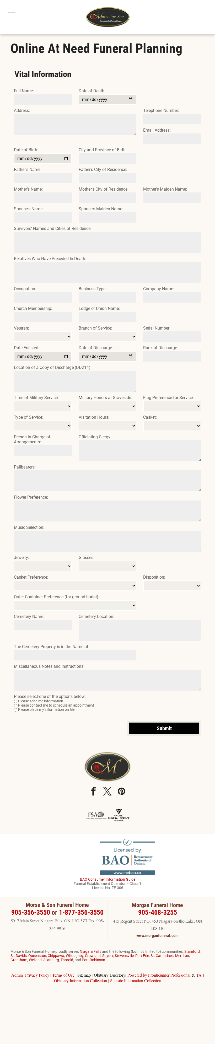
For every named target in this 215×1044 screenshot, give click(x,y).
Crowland (93, 956)
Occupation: (25, 288)
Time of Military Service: (36, 397)
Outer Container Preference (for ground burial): (56, 596)
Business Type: (92, 288)
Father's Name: (27, 169)
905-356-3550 (30, 912)
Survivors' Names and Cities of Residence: (53, 228)
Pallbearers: (25, 467)
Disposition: (154, 577)
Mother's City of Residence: (103, 189)
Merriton (182, 956)
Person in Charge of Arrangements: (32, 439)
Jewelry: (21, 557)
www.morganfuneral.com (157, 935)
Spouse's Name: (29, 208)
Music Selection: (29, 527)
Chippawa (56, 956)
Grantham (18, 960)
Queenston (37, 956)
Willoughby (74, 956)
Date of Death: (92, 90)
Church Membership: (33, 308)
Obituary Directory (109, 975)
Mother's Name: (28, 189)
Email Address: (157, 130)
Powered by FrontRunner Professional (158, 975)
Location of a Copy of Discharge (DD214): (53, 367)
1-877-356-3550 (81, 912)
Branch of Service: (95, 328)
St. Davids (18, 956)
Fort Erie (142, 956)
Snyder (107, 956)
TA (199, 975)
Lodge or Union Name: (99, 308)
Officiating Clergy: (95, 436)
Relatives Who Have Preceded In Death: (50, 258)
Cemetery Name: (29, 616)
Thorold (67, 960)
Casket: (150, 417)
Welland (35, 960)
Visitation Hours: (94, 417)
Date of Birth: (26, 149)
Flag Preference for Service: (168, 397)
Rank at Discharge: (160, 347)
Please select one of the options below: (50, 696)
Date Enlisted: (26, 347)
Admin (17, 975)
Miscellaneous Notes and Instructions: (49, 666)
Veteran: (21, 328)
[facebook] (93, 792)
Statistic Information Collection (135, 980)
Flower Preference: (31, 497)
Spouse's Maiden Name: (101, 208)
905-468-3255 (157, 912)
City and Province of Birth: (103, 149)
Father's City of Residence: (103, 169)
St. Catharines (162, 956)
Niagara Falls (90, 951)
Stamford (192, 951)
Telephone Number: (161, 110)
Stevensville (124, 956)
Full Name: (24, 90)
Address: (22, 110)
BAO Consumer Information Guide (107, 879)
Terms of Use (63, 975)
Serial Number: (156, 328)
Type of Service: (28, 417)
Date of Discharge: (96, 347)
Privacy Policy (37, 975)
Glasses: (86, 557)
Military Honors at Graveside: (105, 397)
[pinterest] (121, 792)
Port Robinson (93, 960)
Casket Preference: (31, 577)
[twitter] (107, 792)
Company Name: (158, 288)
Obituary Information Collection (80, 980)
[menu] (11, 15)
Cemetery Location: (96, 616)
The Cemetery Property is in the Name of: (51, 646)
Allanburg (51, 960)
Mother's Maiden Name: (165, 189)
